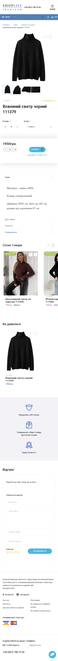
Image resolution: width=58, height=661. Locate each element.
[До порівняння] (50, 37)
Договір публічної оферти (13, 608)
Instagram (24, 594)
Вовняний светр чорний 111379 (19, 379)
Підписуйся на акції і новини (19, 641)
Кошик (52, 9)
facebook (9, 594)
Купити (35, 149)
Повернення (11, 232)
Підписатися (35, 645)
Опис (7, 177)
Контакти (6, 604)
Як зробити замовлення (40, 611)
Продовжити (39, 551)
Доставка (10, 219)
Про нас (6, 600)
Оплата (8, 226)
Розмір (6, 121)
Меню (7, 17)
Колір (26, 121)
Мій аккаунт (48, 17)
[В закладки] (44, 37)
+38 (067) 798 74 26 (32, 7)
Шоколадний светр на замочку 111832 (18, 300)
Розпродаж (35, 600)
